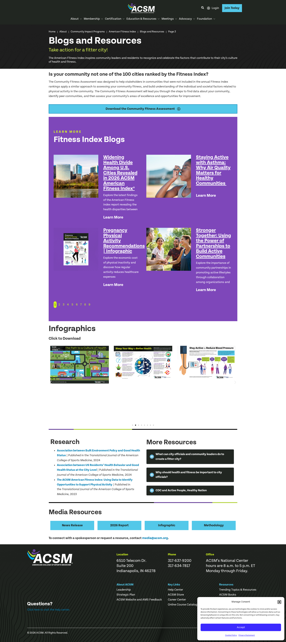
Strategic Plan (126, 594)
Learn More (113, 217)
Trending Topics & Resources (237, 589)
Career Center (177, 599)
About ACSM (125, 584)
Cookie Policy (231, 635)
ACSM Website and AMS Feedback (139, 599)
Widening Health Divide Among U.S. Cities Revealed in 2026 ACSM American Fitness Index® (120, 172)
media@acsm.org (155, 538)
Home (52, 31)
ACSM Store (176, 594)
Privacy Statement (246, 635)
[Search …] (202, 8)
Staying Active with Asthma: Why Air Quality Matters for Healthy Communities (213, 170)
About (63, 31)
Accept (241, 627)
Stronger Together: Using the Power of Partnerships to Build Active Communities (213, 243)
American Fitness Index (122, 31)
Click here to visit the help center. (48, 609)
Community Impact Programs (88, 31)
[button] (279, 602)
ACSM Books (227, 594)
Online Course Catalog (182, 604)
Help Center (175, 589)
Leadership (124, 589)
